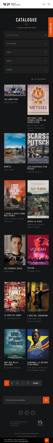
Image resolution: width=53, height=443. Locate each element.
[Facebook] (20, 413)
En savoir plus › (23, 441)
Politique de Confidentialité (26, 436)
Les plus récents (40, 79)
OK (47, 440)
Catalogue (26, 20)
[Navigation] (49, 4)
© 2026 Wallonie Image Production (26, 433)
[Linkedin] (32, 413)
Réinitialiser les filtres (27, 28)
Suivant (36, 383)
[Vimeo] (26, 413)
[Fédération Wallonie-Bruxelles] (40, 424)
